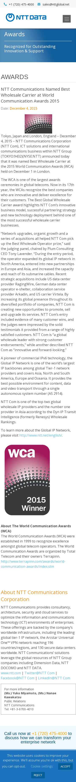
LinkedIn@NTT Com (54, 678)
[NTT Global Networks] (26, 23)
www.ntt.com (11, 673)
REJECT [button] (38, 775)
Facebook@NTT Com (17, 678)
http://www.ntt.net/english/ (40, 435)
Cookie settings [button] (42, 766)
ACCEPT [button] (65, 766)
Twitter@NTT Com (39, 673)
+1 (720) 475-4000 (49, 733)
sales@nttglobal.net (56, 4)
